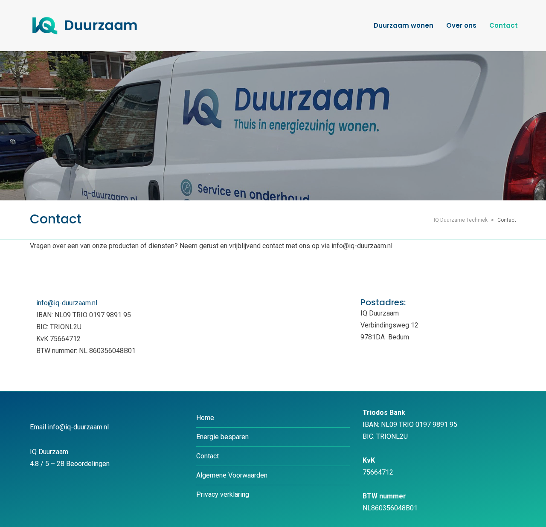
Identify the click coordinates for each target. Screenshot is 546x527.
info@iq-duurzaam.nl (66, 303)
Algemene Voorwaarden (231, 475)
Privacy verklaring (222, 494)
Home (205, 418)
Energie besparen (222, 437)
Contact (207, 456)
